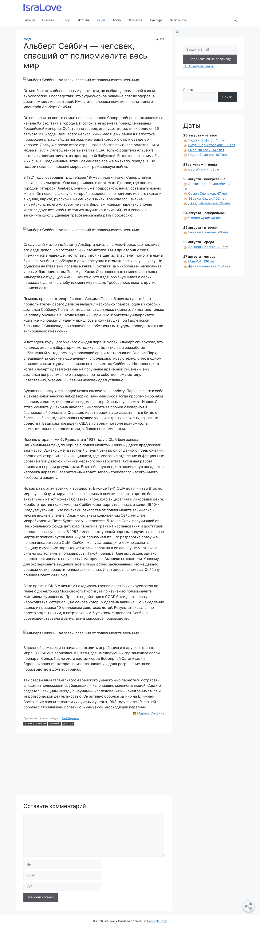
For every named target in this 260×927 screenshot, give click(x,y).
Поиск (188, 90)
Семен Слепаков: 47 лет (207, 193)
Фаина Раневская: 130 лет (209, 266)
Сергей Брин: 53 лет (204, 169)
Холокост (135, 20)
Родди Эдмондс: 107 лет (207, 155)
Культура (156, 20)
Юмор (66, 20)
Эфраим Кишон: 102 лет (207, 198)
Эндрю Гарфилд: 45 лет (207, 140)
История (83, 20)
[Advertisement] (94, 764)
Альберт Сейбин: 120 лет (208, 247)
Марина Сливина (150, 713)
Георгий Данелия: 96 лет (208, 232)
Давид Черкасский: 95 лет (209, 203)
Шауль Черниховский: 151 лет (211, 145)
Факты (116, 20)
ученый (54, 723)
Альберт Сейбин (35, 723)
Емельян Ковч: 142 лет (206, 150)
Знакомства (178, 20)
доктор (68, 723)
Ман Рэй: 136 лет (202, 261)
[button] (235, 20)
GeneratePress (157, 921)
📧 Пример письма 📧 (198, 66)
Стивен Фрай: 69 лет (205, 218)
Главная (29, 20)
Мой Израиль (70, 718)
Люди (101, 20)
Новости (48, 20)
